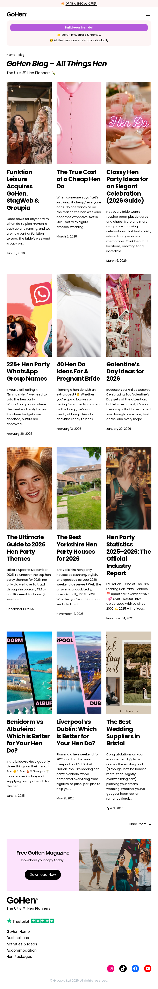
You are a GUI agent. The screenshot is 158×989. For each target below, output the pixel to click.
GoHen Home (18, 931)
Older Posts (140, 824)
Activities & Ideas (22, 944)
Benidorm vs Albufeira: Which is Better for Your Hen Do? (28, 736)
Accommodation (22, 950)
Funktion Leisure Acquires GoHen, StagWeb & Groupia (23, 190)
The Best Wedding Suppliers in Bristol (123, 732)
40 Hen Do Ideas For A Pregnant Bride (78, 371)
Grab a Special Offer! (81, 3)
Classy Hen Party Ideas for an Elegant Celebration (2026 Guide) (127, 186)
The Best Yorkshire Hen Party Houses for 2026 (77, 548)
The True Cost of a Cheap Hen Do (79, 179)
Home (11, 55)
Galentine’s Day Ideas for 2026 (125, 371)
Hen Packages (19, 956)
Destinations (18, 937)
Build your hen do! (79, 27)
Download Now (43, 874)
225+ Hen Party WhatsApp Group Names (28, 371)
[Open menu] (148, 14)
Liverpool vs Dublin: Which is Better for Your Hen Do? (77, 732)
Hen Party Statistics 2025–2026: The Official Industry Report (128, 555)
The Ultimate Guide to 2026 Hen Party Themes (26, 548)
